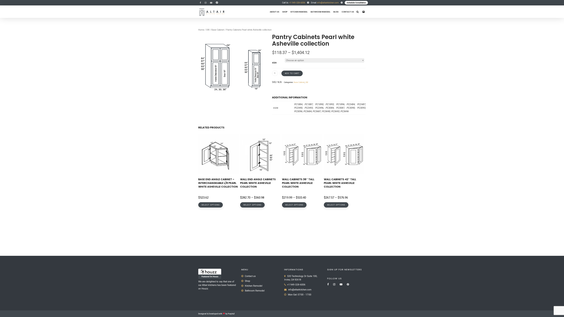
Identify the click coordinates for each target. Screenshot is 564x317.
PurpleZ (231, 313)
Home (201, 29)
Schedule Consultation (356, 3)
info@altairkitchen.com (328, 2)
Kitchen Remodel (299, 12)
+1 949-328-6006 (297, 2)
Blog (336, 12)
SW (207, 29)
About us (274, 12)
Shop (284, 12)
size (274, 62)
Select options (211, 205)
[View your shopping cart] (363, 11)
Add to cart (292, 73)
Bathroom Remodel (320, 12)
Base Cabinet (218, 29)
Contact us (348, 12)
